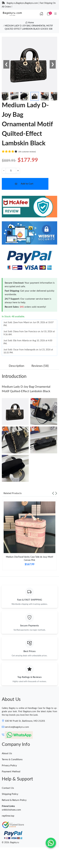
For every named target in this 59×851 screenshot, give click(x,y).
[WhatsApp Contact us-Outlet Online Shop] (51, 843)
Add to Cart (27, 183)
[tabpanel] (29, 536)
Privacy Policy (9, 765)
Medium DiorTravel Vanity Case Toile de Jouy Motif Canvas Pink (29, 558)
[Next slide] (56, 493)
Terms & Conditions (12, 759)
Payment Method (11, 771)
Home (30, 23)
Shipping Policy (10, 794)
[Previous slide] (53, 493)
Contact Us (8, 788)
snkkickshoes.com (11, 810)
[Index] (41, 14)
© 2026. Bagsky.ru (10, 842)
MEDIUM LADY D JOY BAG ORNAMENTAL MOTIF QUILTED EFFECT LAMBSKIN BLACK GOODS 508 (29, 27)
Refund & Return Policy (14, 800)
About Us (7, 753)
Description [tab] (16, 365)
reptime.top (8, 816)
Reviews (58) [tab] (40, 365)
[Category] (55, 14)
